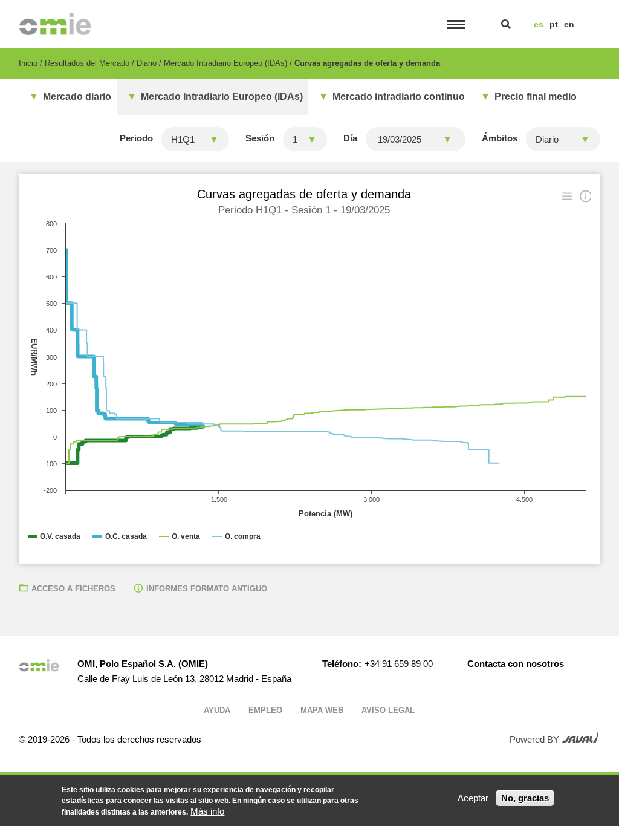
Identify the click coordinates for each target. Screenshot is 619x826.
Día (350, 138)
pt (553, 24)
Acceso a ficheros (73, 588)
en (569, 24)
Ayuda (217, 710)
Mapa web (321, 710)
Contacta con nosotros (515, 664)
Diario (147, 63)
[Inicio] (55, 24)
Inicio (28, 63)
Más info (207, 811)
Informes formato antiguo (206, 588)
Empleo (265, 710)
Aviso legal (388, 710)
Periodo (136, 138)
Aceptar (473, 798)
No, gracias (525, 798)
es (538, 24)
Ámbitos (499, 138)
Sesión (259, 138)
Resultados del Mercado (87, 63)
